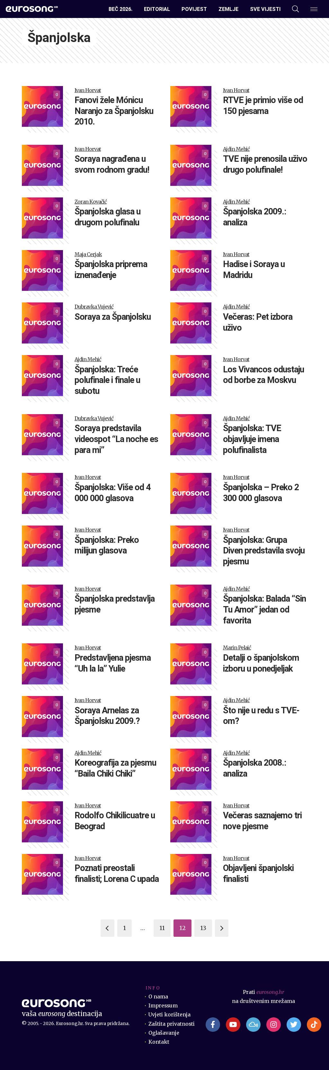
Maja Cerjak (88, 254)
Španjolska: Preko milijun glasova (107, 545)
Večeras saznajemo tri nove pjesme (262, 820)
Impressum (163, 1006)
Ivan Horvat (88, 90)
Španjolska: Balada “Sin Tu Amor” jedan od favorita (264, 610)
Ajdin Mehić (236, 149)
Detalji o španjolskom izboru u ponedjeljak (261, 663)
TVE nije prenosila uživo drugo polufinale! (265, 164)
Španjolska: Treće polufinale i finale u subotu (107, 380)
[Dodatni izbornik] (313, 9)
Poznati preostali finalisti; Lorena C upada (117, 873)
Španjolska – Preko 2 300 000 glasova (261, 492)
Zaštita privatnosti (171, 1024)
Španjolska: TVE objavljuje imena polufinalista (252, 439)
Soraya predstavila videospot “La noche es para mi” (116, 439)
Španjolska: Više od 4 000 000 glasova (112, 492)
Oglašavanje (163, 1033)
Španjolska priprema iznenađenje (111, 269)
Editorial (157, 9)
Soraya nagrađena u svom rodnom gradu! (112, 164)
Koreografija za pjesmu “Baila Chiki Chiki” (115, 768)
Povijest (194, 9)
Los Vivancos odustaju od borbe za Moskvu (263, 375)
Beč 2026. (120, 9)
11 (162, 928)
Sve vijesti (265, 9)
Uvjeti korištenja (169, 1015)
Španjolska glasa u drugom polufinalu (107, 217)
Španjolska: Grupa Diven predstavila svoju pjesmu (264, 551)
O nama (158, 997)
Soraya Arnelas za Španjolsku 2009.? (107, 715)
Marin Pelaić (237, 648)
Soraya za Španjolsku (113, 317)
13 (203, 928)
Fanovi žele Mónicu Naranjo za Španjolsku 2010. (114, 111)
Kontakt (158, 1042)
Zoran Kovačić (91, 202)
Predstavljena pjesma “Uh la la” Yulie (113, 663)
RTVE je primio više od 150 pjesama (263, 105)
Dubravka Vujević (94, 307)
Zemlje (228, 9)
